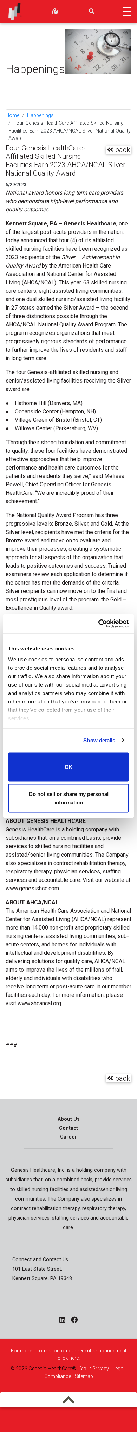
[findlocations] (55, 11)
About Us (69, 1119)
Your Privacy (94, 1369)
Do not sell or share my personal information (69, 798)
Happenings (40, 116)
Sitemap (84, 1376)
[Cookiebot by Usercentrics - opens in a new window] (98, 623)
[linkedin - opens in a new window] (62, 1320)
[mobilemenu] (68, 1399)
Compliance (57, 1376)
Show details (99, 740)
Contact (68, 1128)
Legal (118, 1369)
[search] (91, 11)
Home (12, 116)
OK (69, 767)
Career (68, 1137)
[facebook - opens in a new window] (74, 1320)
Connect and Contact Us (40, 1260)
